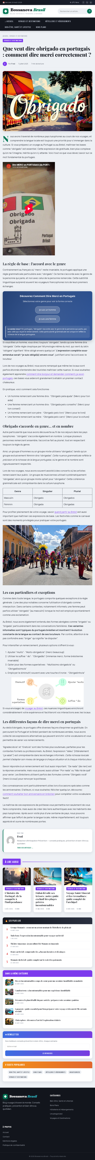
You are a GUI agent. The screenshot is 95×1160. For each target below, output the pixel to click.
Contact (6, 1136)
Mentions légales (10, 1141)
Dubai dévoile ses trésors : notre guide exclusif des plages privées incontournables (47, 899)
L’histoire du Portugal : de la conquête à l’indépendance (13, 897)
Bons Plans (41, 27)
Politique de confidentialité (14, 1145)
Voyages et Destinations (29, 21)
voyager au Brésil (34, 708)
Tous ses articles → (25, 847)
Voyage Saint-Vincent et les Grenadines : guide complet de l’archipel (78, 897)
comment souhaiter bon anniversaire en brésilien (29, 793)
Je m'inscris (47, 1053)
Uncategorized (74, 1072)
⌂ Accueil (9, 21)
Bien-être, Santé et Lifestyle (18, 27)
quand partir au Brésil (65, 511)
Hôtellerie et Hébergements (58, 21)
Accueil (5, 36)
